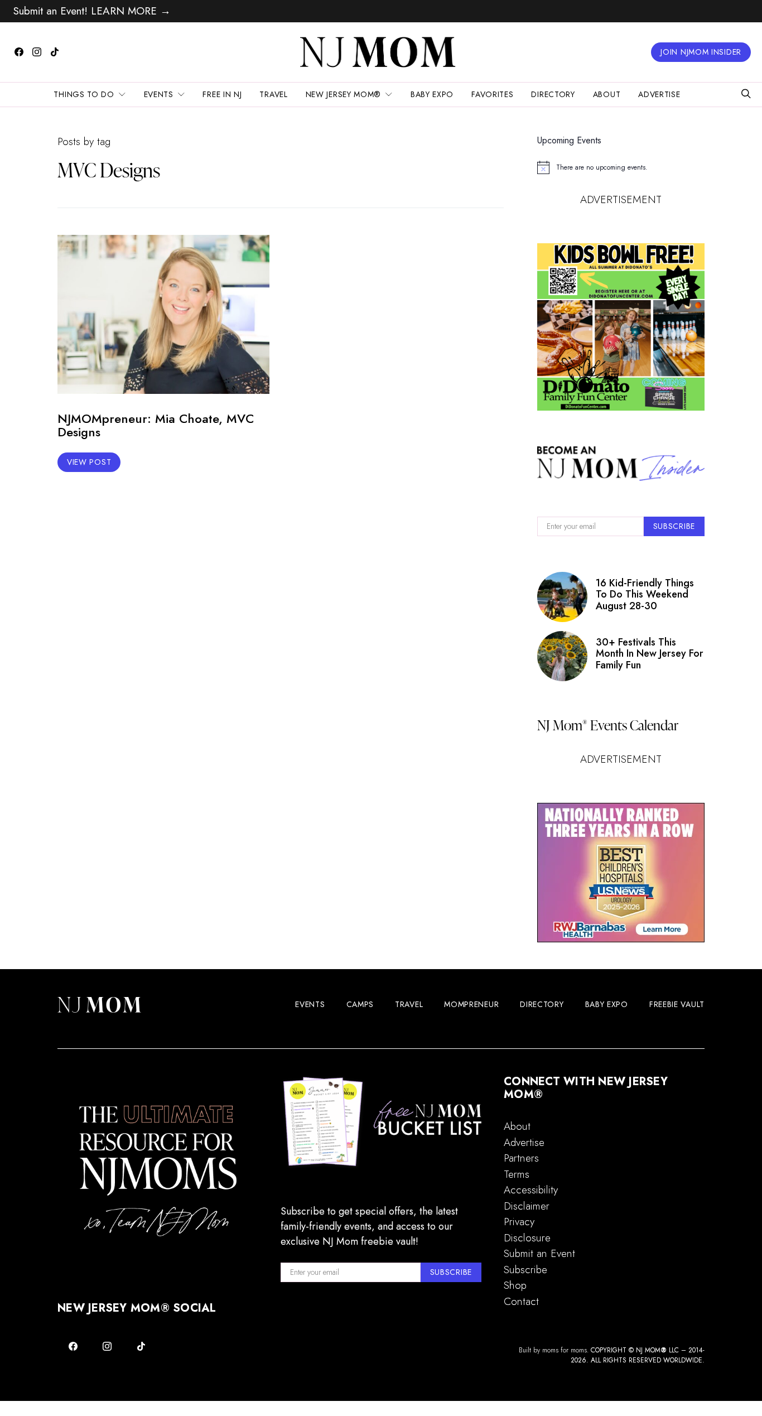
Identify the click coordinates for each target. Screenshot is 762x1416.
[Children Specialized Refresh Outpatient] (621, 872)
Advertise (659, 94)
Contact (521, 1301)
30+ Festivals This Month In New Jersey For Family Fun (649, 653)
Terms (516, 1174)
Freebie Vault (677, 1004)
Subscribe (525, 1269)
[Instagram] (37, 51)
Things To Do (84, 94)
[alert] (621, 167)
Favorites (492, 94)
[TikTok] (54, 51)
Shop (515, 1285)
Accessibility (531, 1189)
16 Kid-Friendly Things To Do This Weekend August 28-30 (645, 594)
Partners (521, 1157)
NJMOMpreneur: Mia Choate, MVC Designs (155, 425)
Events (158, 94)
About (607, 94)
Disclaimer (526, 1205)
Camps (360, 1004)
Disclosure (527, 1237)
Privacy (519, 1221)
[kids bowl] (621, 327)
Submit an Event (539, 1253)
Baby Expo (432, 94)
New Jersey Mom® (344, 94)
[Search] (746, 95)
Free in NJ (222, 94)
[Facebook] (19, 51)
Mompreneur (471, 1004)
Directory (553, 94)
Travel (273, 94)
